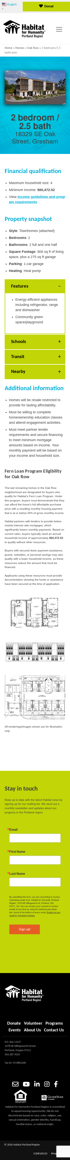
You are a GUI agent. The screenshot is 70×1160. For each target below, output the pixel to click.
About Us (32, 1030)
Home (8, 48)
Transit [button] (17, 357)
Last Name (17, 873)
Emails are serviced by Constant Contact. (34, 914)
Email (13, 829)
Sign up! (24, 929)
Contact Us (54, 1030)
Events (15, 1030)
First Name (17, 851)
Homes (19, 48)
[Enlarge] (60, 600)
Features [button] (19, 286)
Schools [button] (18, 342)
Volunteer (33, 1023)
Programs (54, 1023)
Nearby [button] (18, 371)
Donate (49, 8)
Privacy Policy (58, 1153)
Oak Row (32, 48)
